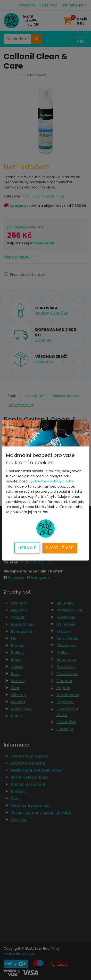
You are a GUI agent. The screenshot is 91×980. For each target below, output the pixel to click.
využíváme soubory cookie (51, 481)
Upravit (27, 548)
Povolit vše (59, 548)
